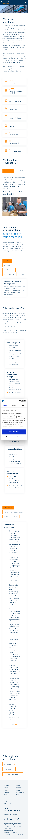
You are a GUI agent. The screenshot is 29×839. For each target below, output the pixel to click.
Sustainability (8, 764)
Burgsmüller (7, 814)
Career (6, 788)
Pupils (16, 516)
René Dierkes (20, 171)
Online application (9, 265)
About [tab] (23, 405)
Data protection (8, 804)
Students (7, 516)
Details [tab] (14, 405)
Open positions (10, 724)
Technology (7, 769)
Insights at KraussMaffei (11, 774)
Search (18, 785)
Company (6, 785)
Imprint (6, 801)
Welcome (21, 274)
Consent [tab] (5, 405)
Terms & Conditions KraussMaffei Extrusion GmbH (12, 827)
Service (18, 790)
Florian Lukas (8, 171)
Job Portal (7, 261)
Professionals (8, 507)
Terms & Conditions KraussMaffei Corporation (10, 831)
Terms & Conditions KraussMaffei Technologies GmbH (12, 823)
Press (5, 790)
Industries (18, 788)
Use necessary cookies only (14, 436)
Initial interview (9, 270)
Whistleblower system (20, 793)
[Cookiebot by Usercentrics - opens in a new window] (19, 401)
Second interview (9, 274)
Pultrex (15, 814)
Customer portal (6, 793)
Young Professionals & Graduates (13, 512)
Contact (6, 799)
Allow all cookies (14, 431)
